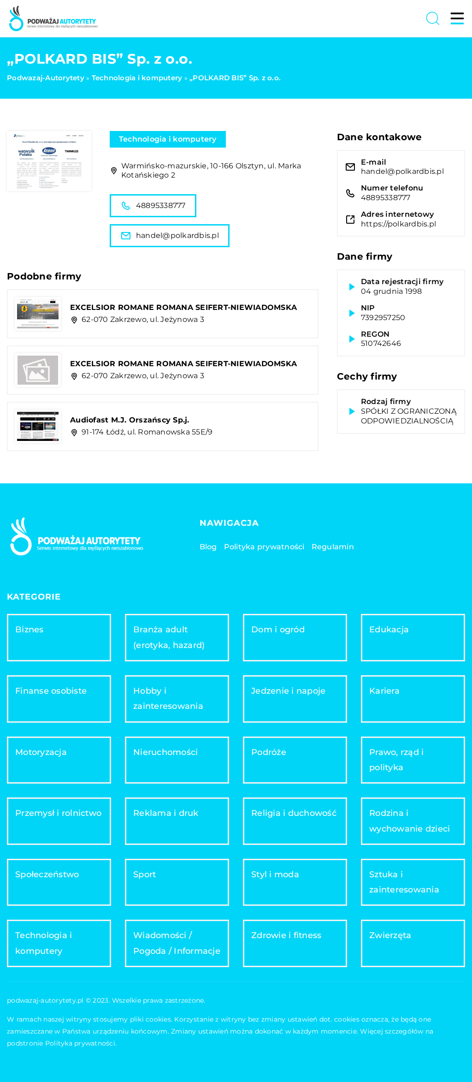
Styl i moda (275, 874)
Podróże (268, 752)
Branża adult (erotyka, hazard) (169, 637)
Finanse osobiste (51, 691)
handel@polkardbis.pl (177, 235)
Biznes (29, 629)
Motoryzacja (41, 752)
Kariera (384, 691)
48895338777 (161, 205)
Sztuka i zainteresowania (404, 882)
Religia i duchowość (293, 813)
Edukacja (389, 629)
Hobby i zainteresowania (168, 698)
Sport (144, 874)
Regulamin (333, 546)
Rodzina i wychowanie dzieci (409, 820)
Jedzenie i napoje (288, 691)
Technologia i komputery (168, 139)
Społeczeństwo (47, 874)
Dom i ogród (278, 629)
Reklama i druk (166, 813)
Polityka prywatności (264, 546)
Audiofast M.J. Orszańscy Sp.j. (129, 420)
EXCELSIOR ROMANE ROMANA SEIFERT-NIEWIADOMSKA (183, 307)
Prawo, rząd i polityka (396, 760)
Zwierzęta (390, 935)
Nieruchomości (165, 752)
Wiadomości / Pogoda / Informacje (176, 943)
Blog (208, 546)
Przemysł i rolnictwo (58, 813)
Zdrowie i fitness (286, 935)
